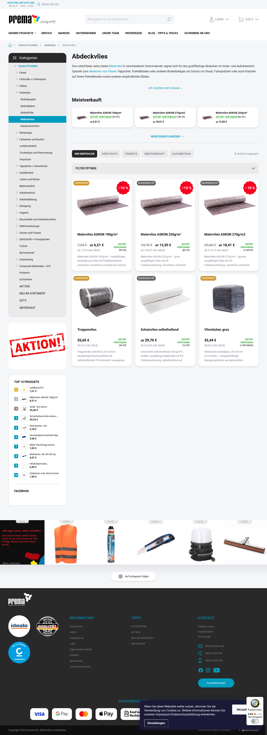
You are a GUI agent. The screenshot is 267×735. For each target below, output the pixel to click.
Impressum (76, 626)
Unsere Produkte (28, 66)
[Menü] (261, 699)
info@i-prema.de (214, 646)
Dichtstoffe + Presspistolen (34, 239)
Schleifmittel (26, 172)
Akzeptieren (245, 709)
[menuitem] (23, 33)
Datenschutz (77, 638)
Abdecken (25, 92)
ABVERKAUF (138, 643)
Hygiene (24, 212)
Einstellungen (156, 723)
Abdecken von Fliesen (103, 71)
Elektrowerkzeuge (29, 226)
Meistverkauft (155, 153)
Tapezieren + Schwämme (33, 166)
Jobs (72, 643)
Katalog (74, 655)
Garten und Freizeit (30, 232)
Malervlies (116, 66)
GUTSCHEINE (138, 626)
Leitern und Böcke (29, 179)
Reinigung (25, 206)
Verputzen (25, 159)
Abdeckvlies (27, 119)
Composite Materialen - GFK (35, 266)
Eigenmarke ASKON (81, 649)
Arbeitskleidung (28, 199)
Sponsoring (76, 660)
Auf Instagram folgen (137, 576)
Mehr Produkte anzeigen (165, 136)
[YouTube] (217, 669)
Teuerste (131, 153)
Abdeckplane (27, 106)
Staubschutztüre (29, 126)
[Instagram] (208, 669)
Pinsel (22, 72)
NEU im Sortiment (32, 293)
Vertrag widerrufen (80, 666)
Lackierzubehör (28, 145)
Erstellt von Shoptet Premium (214, 729)
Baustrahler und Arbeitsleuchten (37, 219)
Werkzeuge (25, 132)
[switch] (255, 721)
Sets (23, 300)
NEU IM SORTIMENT (142, 638)
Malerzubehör (27, 186)
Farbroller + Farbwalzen (32, 79)
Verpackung (26, 259)
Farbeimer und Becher (31, 139)
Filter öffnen (86, 168)
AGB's (73, 632)
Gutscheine (25, 279)
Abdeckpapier (28, 99)
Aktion (24, 286)
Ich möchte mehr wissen (164, 88)
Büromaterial (26, 252)
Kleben (23, 85)
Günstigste (110, 153)
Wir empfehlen (84, 153)
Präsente (24, 272)
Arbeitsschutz (27, 192)
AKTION (135, 632)
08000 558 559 (213, 653)
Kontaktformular (216, 683)
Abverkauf (27, 307)
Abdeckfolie (26, 112)
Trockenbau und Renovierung (35, 152)
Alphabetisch (181, 153)
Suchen (169, 19)
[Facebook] (200, 669)
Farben (23, 246)
